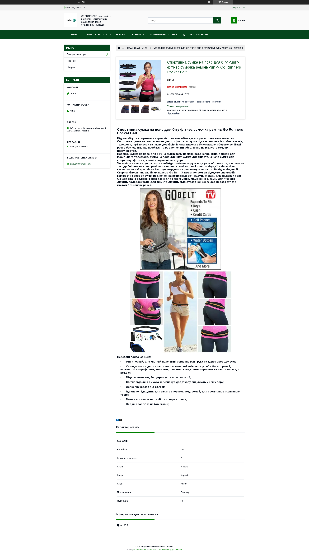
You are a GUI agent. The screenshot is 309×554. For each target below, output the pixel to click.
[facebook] (117, 420)
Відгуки (71, 67)
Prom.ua (169, 547)
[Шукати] (217, 20)
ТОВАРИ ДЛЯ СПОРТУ (139, 48)
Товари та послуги (95, 34)
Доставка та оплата (196, 34)
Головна (72, 34)
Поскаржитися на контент (144, 550)
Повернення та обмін (163, 34)
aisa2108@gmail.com (80, 164)
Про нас (121, 34)
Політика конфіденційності (170, 550)
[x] (120, 420)
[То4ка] (70, 26)
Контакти (138, 34)
